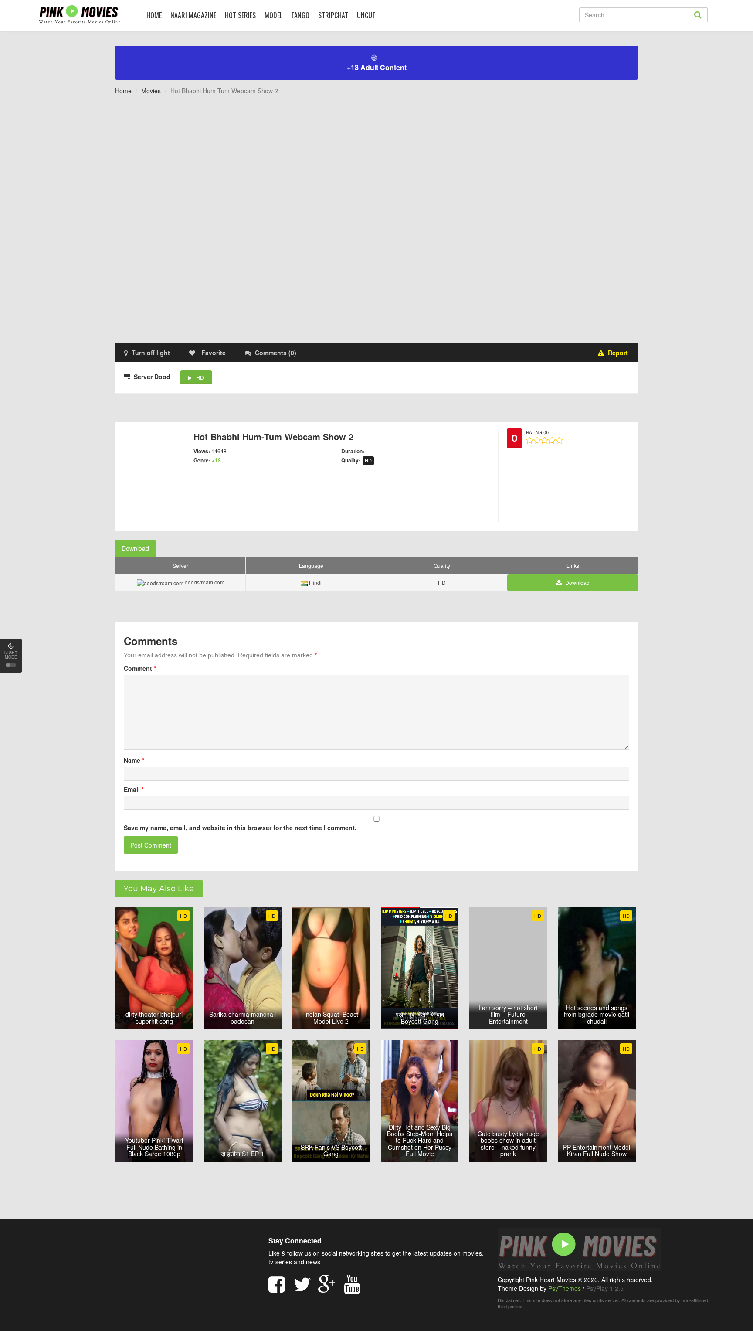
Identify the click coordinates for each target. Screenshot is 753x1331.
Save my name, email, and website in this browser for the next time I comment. (240, 827)
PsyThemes (564, 1288)
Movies (151, 90)
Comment (140, 668)
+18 (216, 460)
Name (134, 760)
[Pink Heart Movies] (79, 13)
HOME (154, 15)
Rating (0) (537, 432)
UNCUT (366, 15)
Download (135, 548)
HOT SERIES (240, 15)
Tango (300, 15)
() (275, 352)
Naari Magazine (193, 15)
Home (123, 90)
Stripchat (333, 15)
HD (200, 377)
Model (273, 15)
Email (134, 789)
